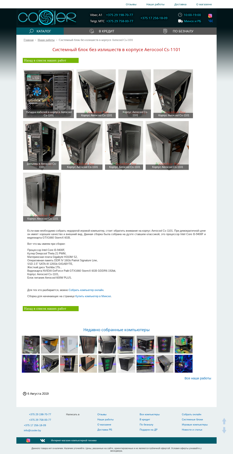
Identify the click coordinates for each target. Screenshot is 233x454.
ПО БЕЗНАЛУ (183, 31)
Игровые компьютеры (195, 424)
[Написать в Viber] (78, 420)
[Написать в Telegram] (70, 420)
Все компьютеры (150, 414)
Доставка (180, 4)
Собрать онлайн (191, 414)
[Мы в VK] (210, 20)
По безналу (146, 424)
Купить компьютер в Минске (93, 296)
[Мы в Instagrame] (210, 16)
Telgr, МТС (97, 21)
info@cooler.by (32, 430)
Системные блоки (192, 419)
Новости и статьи (192, 429)
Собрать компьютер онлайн (86, 290)
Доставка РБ (104, 429)
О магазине (204, 4)
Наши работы (155, 4)
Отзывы (131, 4)
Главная (28, 39)
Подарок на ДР (148, 429)
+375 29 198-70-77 (40, 414)
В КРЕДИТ (106, 31)
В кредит (145, 419)
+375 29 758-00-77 (40, 419)
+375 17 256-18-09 (35, 425)
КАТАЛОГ (44, 31)
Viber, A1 (96, 15)
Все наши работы (198, 378)
